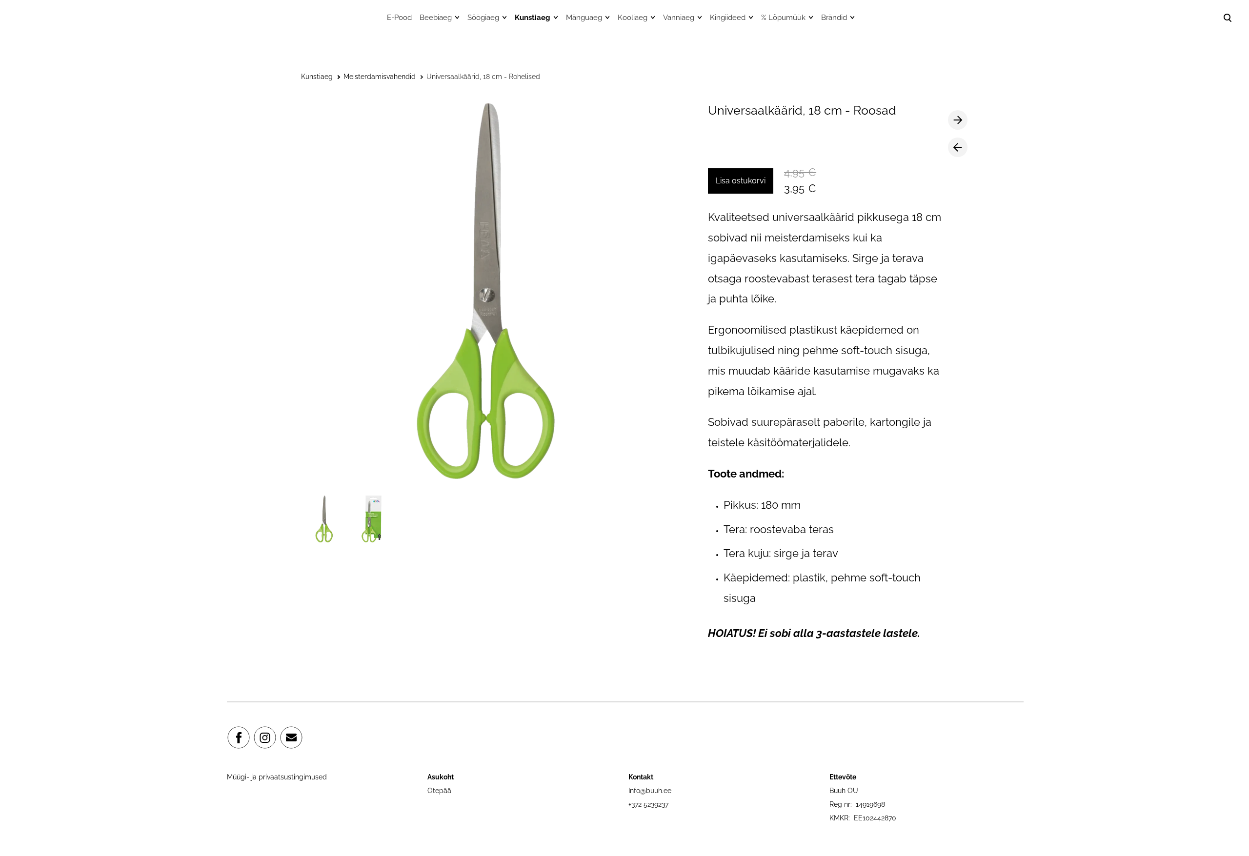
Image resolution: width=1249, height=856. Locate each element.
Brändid (834, 17)
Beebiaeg (436, 17)
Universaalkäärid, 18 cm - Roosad (802, 110)
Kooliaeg (632, 17)
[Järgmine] (957, 120)
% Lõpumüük (783, 17)
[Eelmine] (957, 147)
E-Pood (399, 17)
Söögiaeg (483, 17)
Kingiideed (727, 17)
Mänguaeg (584, 17)
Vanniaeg (678, 17)
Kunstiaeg (532, 17)
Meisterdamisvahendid (379, 76)
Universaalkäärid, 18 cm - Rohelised (483, 76)
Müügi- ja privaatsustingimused (277, 777)
